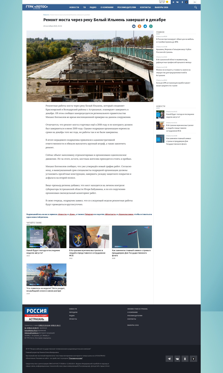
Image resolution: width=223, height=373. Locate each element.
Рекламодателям (126, 7)
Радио (93, 7)
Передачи (73, 312)
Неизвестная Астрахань (137, 309)
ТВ (84, 7)
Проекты (73, 319)
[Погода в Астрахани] (164, 2)
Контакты (145, 7)
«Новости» (62, 214)
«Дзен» (72, 214)
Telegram (89, 214)
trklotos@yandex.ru (31, 333)
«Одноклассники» (126, 214)
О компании (132, 312)
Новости (74, 7)
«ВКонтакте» (110, 214)
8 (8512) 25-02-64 (44, 325)
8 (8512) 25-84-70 (33, 328)
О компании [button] (107, 7)
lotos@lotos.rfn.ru (31, 330)
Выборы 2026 (161, 7)
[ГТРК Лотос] (37, 7)
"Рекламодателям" (75, 358)
